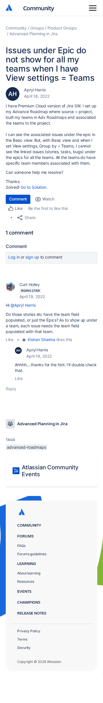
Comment (18, 198)
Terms (22, 639)
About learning (28, 573)
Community (38, 8)
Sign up (32, 257)
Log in (14, 257)
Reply (11, 388)
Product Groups (62, 27)
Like (9, 339)
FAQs (21, 546)
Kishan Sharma (41, 339)
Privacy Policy (28, 631)
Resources (25, 581)
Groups (37, 27)
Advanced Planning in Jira (33, 33)
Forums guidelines (31, 554)
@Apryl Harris (23, 305)
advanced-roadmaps (26, 447)
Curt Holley (29, 284)
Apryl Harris (35, 89)
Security (24, 647)
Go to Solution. (34, 187)
